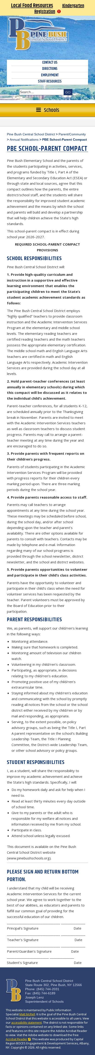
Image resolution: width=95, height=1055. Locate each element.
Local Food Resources (32, 5)
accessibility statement (26, 1023)
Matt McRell (27, 1014)
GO (68, 92)
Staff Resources (50, 81)
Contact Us (49, 62)
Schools (51, 110)
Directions (49, 69)
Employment (50, 75)
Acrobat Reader (16, 1039)
